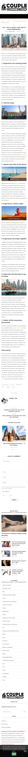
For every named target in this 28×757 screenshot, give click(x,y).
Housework (5, 640)
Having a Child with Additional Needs (11, 631)
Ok (14, 754)
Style (4, 663)
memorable (18, 384)
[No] (25, 751)
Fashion (4, 614)
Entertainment (6, 611)
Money (4, 653)
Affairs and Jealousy (7, 585)
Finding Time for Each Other (9, 617)
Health (4, 634)
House (4, 637)
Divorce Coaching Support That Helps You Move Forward (19, 553)
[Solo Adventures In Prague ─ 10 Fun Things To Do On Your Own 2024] (14, 433)
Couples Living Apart (7, 604)
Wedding (4, 676)
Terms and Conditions (6, 727)
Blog (4, 591)
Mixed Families (6, 650)
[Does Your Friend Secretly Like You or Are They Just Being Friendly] (5, 544)
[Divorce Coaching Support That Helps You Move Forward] (5, 554)
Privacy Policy (4, 724)
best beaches (16, 183)
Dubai (12, 384)
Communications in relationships (9, 601)
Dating (4, 608)
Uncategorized (6, 673)
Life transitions (6, 644)
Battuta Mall (22, 154)
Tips (3, 666)
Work (4, 680)
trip (13, 387)
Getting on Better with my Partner (10, 624)
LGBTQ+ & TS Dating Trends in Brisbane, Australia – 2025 (17, 571)
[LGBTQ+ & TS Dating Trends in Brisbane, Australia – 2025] (5, 572)
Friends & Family (6, 621)
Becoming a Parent (7, 588)
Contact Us (3, 720)
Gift (3, 627)
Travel (8, 21)
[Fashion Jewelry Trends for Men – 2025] (5, 563)
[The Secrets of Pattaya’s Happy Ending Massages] (14, 523)
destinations (5, 384)
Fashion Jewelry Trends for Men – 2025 (19, 561)
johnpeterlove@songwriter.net (7, 744)
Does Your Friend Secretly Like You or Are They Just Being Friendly (19, 543)
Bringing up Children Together (9, 594)
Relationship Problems (7, 657)
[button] (3, 437)
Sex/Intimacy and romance (8, 660)
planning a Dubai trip (17, 327)
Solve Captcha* (6, 491)
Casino (4, 598)
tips (3, 387)
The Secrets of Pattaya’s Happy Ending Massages (13, 534)
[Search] (26, 16)
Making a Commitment (7, 647)
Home (2, 21)
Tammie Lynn (12, 31)
